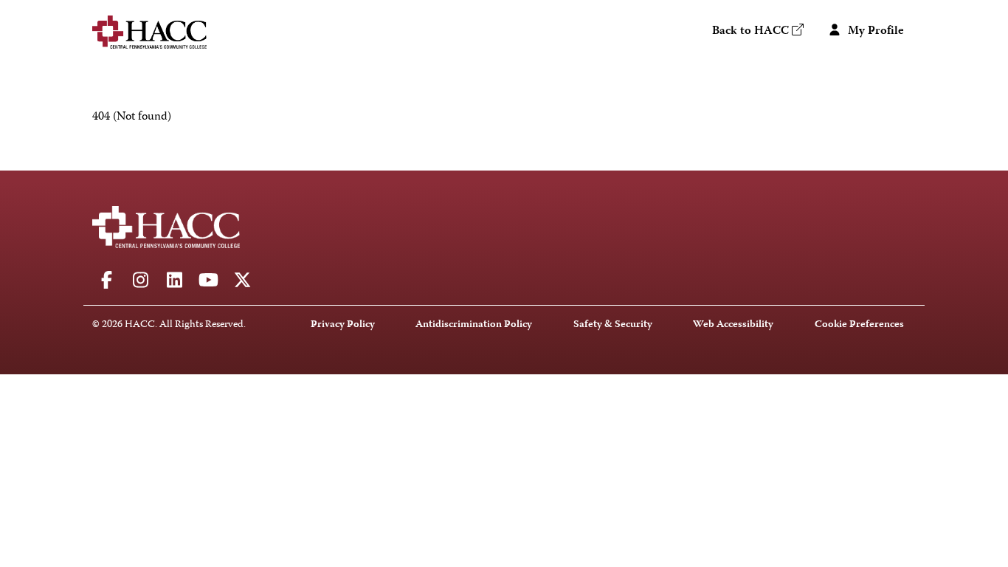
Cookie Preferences (859, 325)
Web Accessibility (733, 325)
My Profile (874, 31)
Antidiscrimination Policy (473, 325)
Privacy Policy (343, 325)
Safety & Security (612, 325)
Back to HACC (750, 31)
